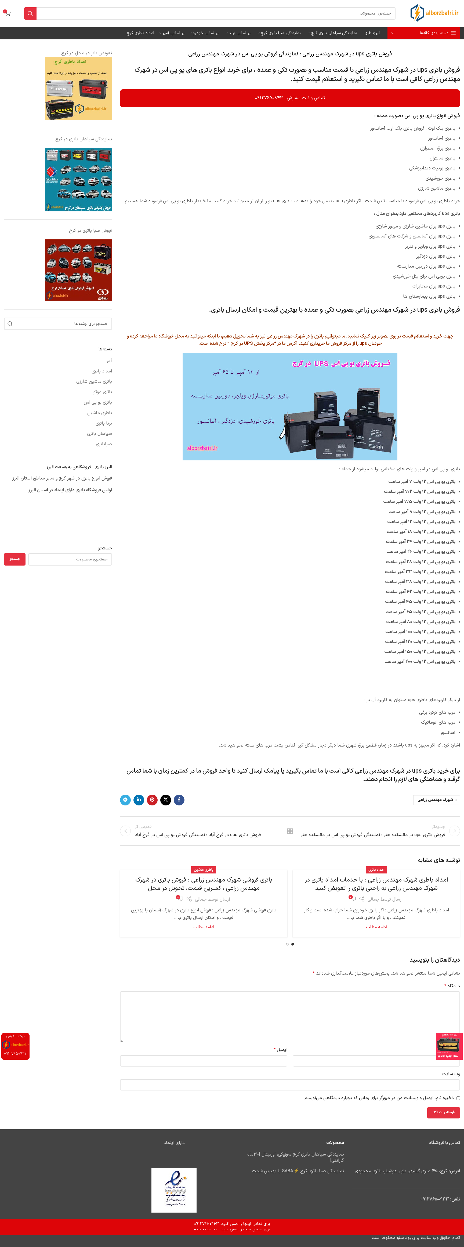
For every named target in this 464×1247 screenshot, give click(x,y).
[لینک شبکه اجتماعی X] (165, 800)
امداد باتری (376, 870)
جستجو (105, 548)
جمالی (373, 899)
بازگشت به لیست (290, 831)
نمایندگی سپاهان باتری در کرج (83, 139)
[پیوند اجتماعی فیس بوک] (179, 800)
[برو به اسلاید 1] (292, 944)
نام (455, 1049)
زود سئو (404, 1237)
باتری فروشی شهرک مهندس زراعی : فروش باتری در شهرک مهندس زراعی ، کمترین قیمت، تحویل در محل (203, 884)
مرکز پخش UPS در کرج (252, 343)
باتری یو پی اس (98, 403)
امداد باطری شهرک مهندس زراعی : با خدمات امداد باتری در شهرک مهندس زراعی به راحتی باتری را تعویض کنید (376, 884)
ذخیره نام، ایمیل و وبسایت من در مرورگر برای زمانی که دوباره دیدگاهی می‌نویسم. (378, 1098)
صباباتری (104, 444)
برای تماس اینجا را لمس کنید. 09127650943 (232, 1229)
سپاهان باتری (99, 434)
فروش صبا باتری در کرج (90, 230)
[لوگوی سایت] (434, 13)
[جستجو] (30, 13)
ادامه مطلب (376, 927)
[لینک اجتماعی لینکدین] (138, 800)
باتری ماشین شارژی (94, 382)
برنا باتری (104, 424)
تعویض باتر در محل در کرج (86, 53)
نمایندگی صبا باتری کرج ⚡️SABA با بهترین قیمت (298, 1171)
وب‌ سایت (451, 1074)
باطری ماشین (203, 870)
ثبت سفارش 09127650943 (15, 1045)
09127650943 (435, 1199)
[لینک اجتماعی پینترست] (152, 800)
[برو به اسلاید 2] (287, 944)
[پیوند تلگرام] (125, 800)
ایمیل (280, 1049)
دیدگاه (452, 986)
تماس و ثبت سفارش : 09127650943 (290, 98)
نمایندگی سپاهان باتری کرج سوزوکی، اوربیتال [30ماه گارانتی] (295, 1158)
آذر (109, 361)
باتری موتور (102, 392)
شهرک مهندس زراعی (435, 800)
